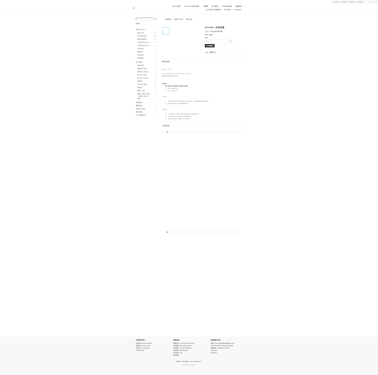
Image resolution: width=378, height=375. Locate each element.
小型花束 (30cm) (143, 42)
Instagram (238, 9)
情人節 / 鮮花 (142, 75)
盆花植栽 (140, 58)
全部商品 (168, 19)
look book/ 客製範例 (213, 9)
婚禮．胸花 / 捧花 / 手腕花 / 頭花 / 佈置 (143, 96)
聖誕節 (139, 87)
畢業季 (205, 6)
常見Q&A (227, 9)
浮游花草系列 (142, 36)
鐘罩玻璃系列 (142, 39)
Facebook (214, 353)
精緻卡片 (140, 52)
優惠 (177, 355)
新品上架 (140, 33)
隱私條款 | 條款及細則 (182, 361)
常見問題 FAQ (177, 353)
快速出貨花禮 (227, 6)
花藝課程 (238, 6)
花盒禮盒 (140, 55)
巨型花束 (140, 49)
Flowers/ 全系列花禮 (191, 6)
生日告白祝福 (142, 84)
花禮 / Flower (140, 29)
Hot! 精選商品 (141, 115)
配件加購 (139, 112)
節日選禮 (215, 6)
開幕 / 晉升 (141, 91)
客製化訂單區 (140, 109)
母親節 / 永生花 (142, 72)
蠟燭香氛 (139, 105)
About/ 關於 (176, 6)
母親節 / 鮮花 (142, 68)
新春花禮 (140, 65)
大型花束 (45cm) (143, 45)
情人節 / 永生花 (142, 78)
